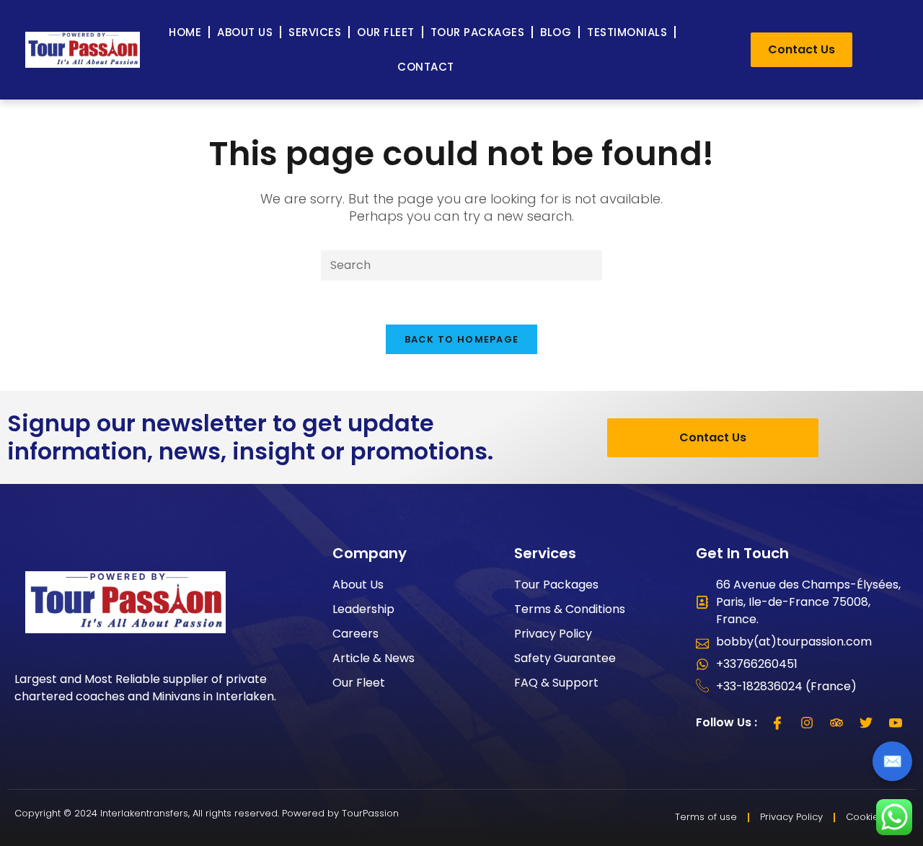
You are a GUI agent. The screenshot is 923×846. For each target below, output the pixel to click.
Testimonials (627, 32)
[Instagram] (807, 723)
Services (314, 32)
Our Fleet (386, 32)
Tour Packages (477, 32)
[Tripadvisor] (836, 723)
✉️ (892, 761)
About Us (245, 32)
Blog (555, 32)
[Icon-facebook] (777, 723)
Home (185, 32)
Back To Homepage (462, 339)
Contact (425, 66)
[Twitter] (866, 723)
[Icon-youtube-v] (896, 723)
